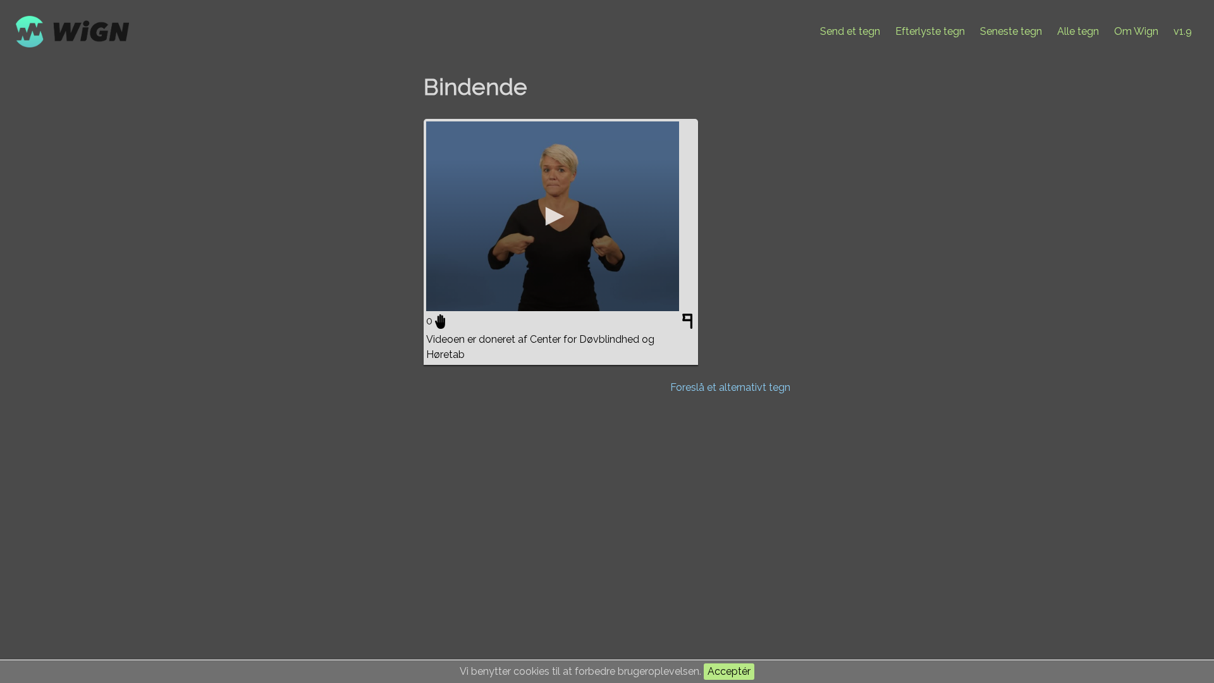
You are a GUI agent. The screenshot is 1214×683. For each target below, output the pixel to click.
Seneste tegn (1011, 31)
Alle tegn (1078, 31)
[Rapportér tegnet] (689, 323)
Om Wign (1136, 31)
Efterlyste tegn (930, 31)
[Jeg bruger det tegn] (440, 321)
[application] (552, 216)
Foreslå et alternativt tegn (730, 387)
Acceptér (729, 671)
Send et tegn (850, 31)
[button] (553, 216)
